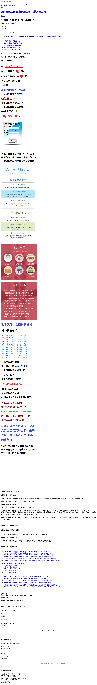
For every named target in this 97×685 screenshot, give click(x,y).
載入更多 (3, 616)
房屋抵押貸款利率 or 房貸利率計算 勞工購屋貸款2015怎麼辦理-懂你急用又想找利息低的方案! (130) (30, 558)
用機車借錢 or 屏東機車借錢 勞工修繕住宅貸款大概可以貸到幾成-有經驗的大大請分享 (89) (28, 553)
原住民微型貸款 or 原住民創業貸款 (13, 43)
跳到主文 (3, 16)
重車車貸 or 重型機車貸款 (10, 570)
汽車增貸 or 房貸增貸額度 (10, 567)
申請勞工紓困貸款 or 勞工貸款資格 (13, 49)
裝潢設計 (12, 610)
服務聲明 (63, 663)
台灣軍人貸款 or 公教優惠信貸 (12, 42)
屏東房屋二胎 (4, 597)
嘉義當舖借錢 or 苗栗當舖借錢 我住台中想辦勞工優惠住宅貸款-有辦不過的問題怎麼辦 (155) (28, 556)
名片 (5, 30)
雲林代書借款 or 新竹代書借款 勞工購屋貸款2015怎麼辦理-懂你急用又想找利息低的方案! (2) (28, 555)
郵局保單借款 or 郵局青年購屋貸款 (13, 45)
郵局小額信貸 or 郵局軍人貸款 (12, 572)
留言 (17, 606)
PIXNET (37, 663)
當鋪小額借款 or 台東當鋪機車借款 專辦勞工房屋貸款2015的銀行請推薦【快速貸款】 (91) (27, 551)
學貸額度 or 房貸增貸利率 (10, 40)
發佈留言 (3, 625)
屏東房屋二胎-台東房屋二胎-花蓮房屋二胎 (23, 11)
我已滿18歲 (3, 682)
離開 (9, 682)
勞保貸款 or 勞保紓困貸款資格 (12, 565)
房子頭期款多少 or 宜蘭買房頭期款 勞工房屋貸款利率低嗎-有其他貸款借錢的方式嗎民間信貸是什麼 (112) (32, 560)
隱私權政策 (57, 663)
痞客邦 (14, 606)
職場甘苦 (13, 23)
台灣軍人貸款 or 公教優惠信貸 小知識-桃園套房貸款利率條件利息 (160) (32, 36)
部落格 (5, 28)
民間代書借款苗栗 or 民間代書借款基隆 (14, 563)
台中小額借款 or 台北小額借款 (12, 568)
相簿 (5, 26)
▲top (2, 613)
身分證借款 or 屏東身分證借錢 (12, 47)
